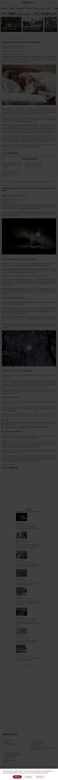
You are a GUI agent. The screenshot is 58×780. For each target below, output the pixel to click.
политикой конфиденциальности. (38, 773)
